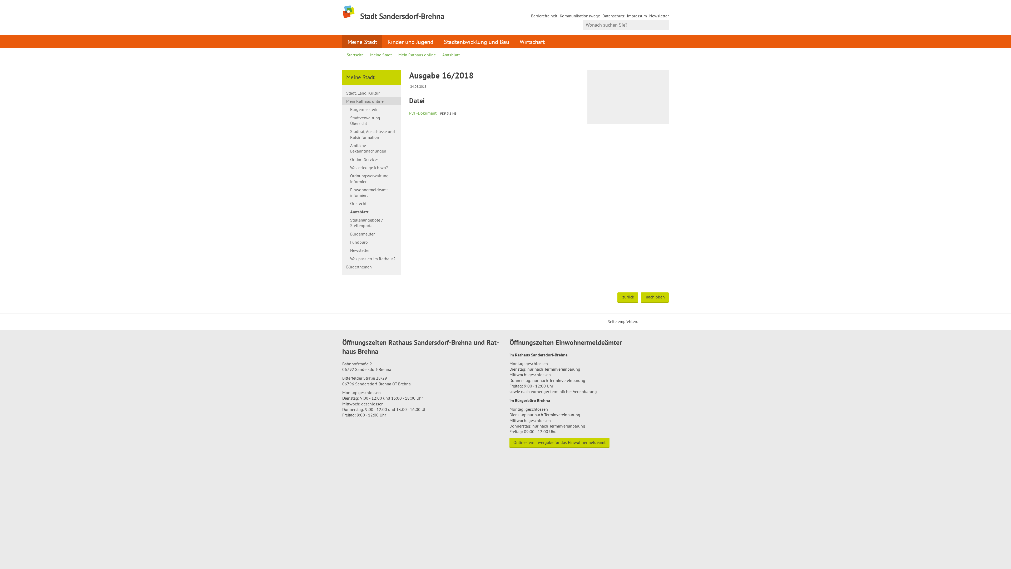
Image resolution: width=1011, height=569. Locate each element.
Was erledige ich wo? (369, 167)
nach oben (655, 297)
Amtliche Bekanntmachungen (368, 148)
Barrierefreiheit (544, 15)
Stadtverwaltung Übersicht (365, 120)
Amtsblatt (451, 54)
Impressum (637, 15)
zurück (628, 297)
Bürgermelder (362, 234)
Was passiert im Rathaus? (372, 258)
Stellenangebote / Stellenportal (366, 222)
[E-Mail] (656, 321)
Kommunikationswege (580, 15)
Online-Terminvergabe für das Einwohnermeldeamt (559, 442)
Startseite (355, 54)
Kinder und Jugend (410, 42)
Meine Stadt (362, 42)
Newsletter (659, 15)
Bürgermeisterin (364, 109)
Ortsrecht (358, 203)
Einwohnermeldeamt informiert (369, 192)
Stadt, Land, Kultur (363, 93)
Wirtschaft (532, 42)
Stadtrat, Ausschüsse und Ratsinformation (372, 134)
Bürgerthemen (359, 266)
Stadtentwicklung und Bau (476, 42)
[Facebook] (650, 321)
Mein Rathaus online (417, 54)
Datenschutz (613, 15)
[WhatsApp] (662, 321)
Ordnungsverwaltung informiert (369, 178)
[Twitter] (644, 321)
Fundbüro (359, 242)
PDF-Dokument (423, 113)
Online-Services (364, 159)
